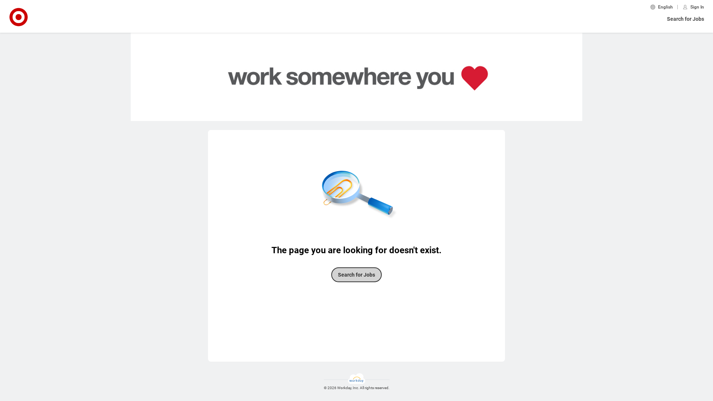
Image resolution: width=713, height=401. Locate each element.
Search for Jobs (685, 19)
